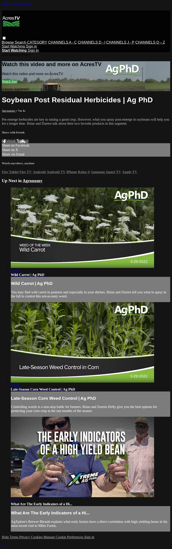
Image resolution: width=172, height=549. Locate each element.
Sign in (31, 46)
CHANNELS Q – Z (150, 42)
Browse (8, 42)
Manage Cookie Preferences (63, 537)
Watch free (9, 81)
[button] (4, 38)
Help (6, 537)
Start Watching (14, 46)
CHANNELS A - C (62, 42)
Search (21, 42)
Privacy (25, 537)
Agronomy (9, 110)
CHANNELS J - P (120, 42)
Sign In (33, 50)
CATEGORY (37, 42)
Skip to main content (16, 4)
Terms (14, 537)
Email (24, 141)
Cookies (37, 537)
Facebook (9, 141)
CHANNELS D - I (91, 42)
